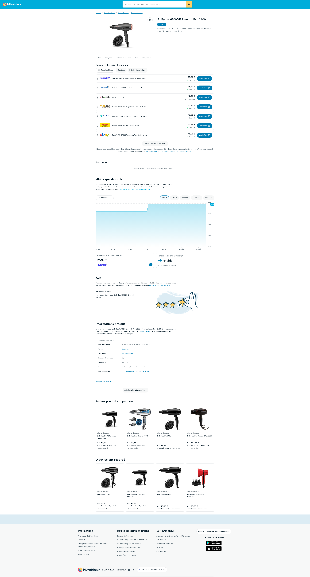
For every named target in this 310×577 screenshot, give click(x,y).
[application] (155, 226)
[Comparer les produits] (150, 20)
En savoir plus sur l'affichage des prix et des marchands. (169, 151)
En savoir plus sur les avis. (159, 285)
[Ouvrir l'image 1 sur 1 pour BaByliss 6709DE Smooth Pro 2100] (121, 35)
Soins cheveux (123, 13)
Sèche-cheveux (137, 13)
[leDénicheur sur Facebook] (129, 569)
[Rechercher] (189, 4)
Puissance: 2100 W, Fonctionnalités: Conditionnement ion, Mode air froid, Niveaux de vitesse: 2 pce (184, 30)
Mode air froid (145, 371)
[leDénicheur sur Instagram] (133, 569)
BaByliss (125, 349)
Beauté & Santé (109, 13)
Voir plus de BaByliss (104, 381)
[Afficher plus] (98, 78)
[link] (110, 428)
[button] (105, 70)
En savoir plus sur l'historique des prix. (135, 189)
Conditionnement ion (130, 371)
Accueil (98, 13)
